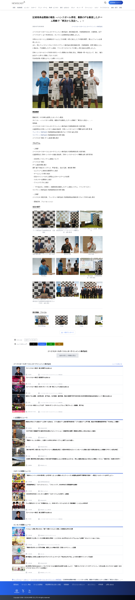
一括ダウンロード (68, 332)
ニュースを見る (116, 364)
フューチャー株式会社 (40, 132)
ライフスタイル (104, 7)
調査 (120, 7)
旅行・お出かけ (64, 7)
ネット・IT (80, 7)
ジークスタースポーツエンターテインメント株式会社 (87, 26)
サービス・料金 (26, 584)
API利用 (100, 584)
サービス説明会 (38, 584)
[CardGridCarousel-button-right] (102, 321)
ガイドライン (91, 584)
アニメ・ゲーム (42, 7)
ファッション (89, 7)
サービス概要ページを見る (121, 596)
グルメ (73, 7)
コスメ (96, 7)
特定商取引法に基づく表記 (53, 584)
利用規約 (66, 584)
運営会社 (16, 584)
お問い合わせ (110, 584)
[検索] (105, 2)
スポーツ (33, 7)
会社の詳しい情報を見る (67, 355)
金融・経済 (114, 7)
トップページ (18, 579)
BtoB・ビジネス (53, 7)
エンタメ (26, 7)
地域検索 (19, 7)
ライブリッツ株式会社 (40, 135)
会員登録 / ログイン (116, 2)
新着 (14, 7)
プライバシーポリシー (78, 584)
